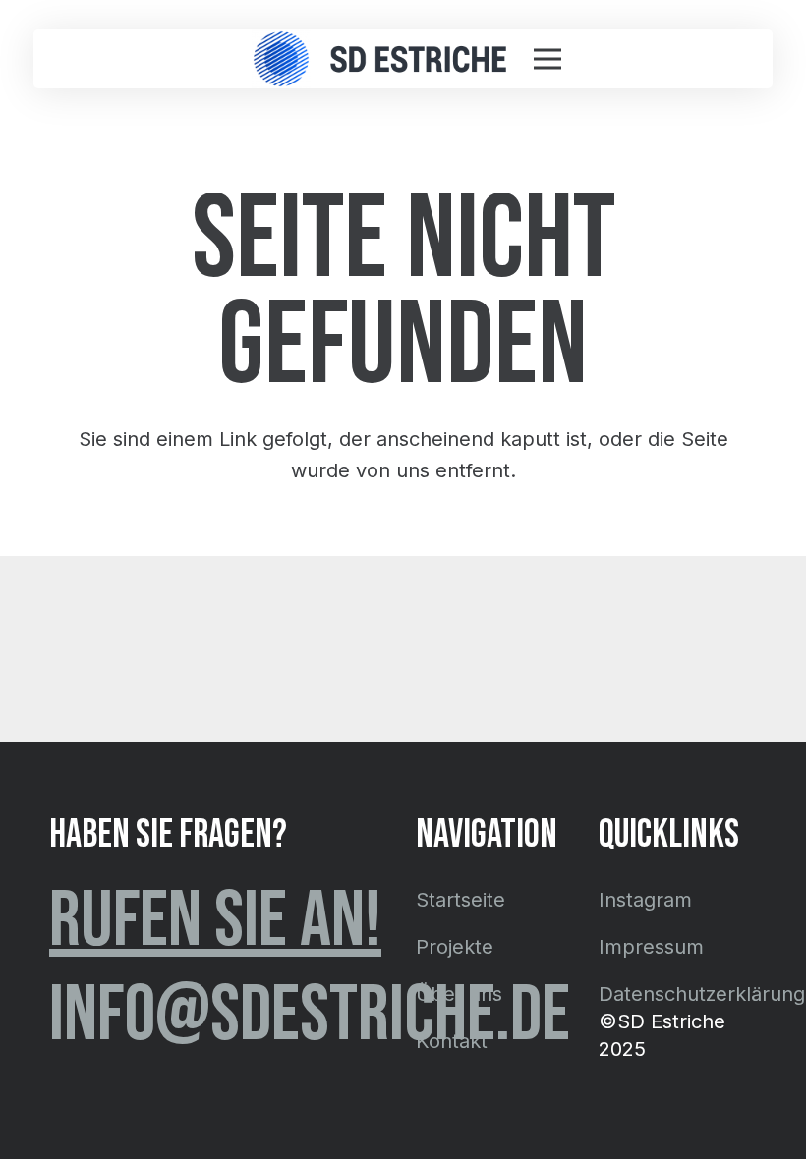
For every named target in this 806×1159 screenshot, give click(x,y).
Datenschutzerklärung (702, 994)
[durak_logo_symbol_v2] (281, 58)
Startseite (460, 899)
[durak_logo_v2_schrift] (418, 59)
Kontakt (452, 1041)
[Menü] (547, 58)
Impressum (651, 947)
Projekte (454, 947)
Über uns (459, 994)
